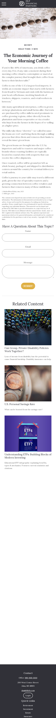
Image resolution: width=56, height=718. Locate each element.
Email (28, 246)
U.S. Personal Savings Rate (20, 404)
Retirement (28, 705)
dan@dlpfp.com (28, 690)
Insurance (28, 716)
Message (28, 262)
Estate (28, 713)
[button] (28, 695)
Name (28, 231)
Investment (28, 709)
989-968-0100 (31, 678)
